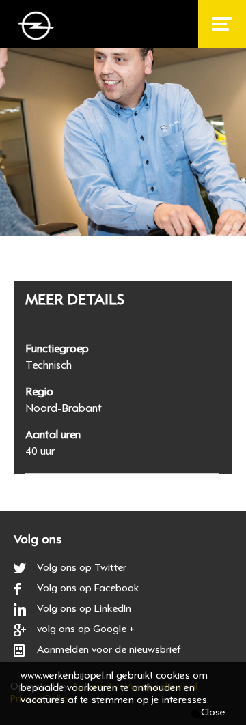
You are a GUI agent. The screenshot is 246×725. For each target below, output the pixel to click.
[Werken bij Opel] (38, 28)
